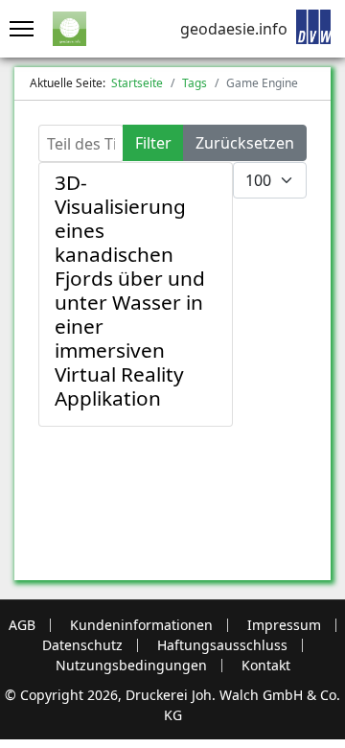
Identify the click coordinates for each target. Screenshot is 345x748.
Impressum (284, 625)
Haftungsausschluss (222, 645)
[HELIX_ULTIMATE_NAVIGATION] (17, 29)
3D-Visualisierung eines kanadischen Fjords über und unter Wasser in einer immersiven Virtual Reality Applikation (130, 290)
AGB (22, 625)
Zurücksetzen (245, 142)
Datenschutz (82, 645)
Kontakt (266, 665)
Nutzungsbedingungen (131, 665)
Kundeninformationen (141, 625)
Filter (153, 142)
